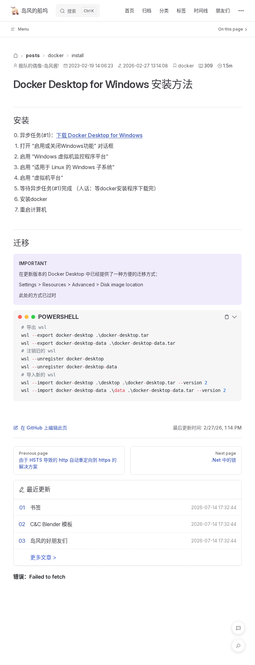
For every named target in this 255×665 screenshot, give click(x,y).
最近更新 (38, 489)
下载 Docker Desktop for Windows (99, 135)
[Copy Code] (227, 317)
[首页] (15, 56)
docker (186, 65)
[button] (238, 628)
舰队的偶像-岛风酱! (39, 65)
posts (33, 55)
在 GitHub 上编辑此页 (44, 427)
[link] (15, 55)
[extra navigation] (241, 10)
